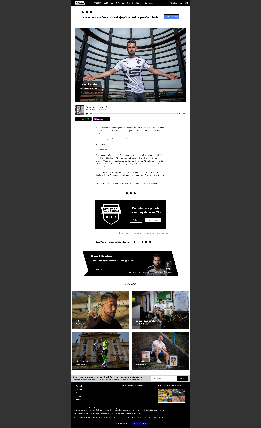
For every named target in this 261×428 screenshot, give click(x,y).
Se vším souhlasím (139, 424)
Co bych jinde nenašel (146, 321)
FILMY (123, 3)
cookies (145, 417)
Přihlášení (173, 3)
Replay (78, 396)
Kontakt (78, 400)
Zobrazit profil (98, 270)
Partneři (79, 386)
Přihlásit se (135, 220)
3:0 (77, 321)
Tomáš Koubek (85, 89)
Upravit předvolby (121, 424)
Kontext (78, 393)
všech (115, 417)
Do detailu (140, 361)
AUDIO (105, 3)
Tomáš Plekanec (141, 364)
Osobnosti (79, 389)
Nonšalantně (82, 361)
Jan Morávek (140, 324)
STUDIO (130, 3)
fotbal (95, 89)
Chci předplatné (172, 17)
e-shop (150, 3)
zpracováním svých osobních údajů (112, 380)
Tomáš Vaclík (80, 324)
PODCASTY (114, 3)
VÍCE (137, 3)
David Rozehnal (81, 364)
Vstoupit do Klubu (153, 220)
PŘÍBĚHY (97, 3)
